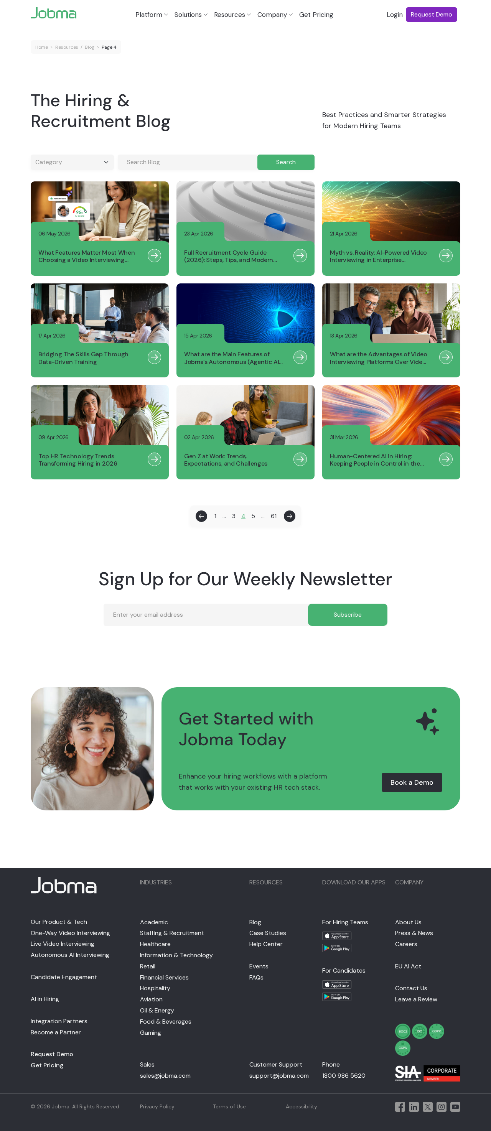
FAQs (256, 977)
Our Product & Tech (59, 922)
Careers (406, 944)
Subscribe (348, 615)
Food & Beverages (165, 1021)
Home (41, 47)
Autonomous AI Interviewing (70, 955)
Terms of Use (229, 1106)
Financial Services (164, 977)
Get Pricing (316, 14)
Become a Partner (56, 1032)
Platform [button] (148, 14)
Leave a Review (416, 999)
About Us (408, 922)
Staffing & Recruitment (172, 933)
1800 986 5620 (344, 1076)
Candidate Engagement (64, 977)
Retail (147, 966)
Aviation (151, 999)
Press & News (414, 933)
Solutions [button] (188, 14)
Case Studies (267, 933)
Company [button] (272, 14)
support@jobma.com (279, 1076)
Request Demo (52, 1054)
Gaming (150, 1033)
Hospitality (155, 988)
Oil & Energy (157, 1010)
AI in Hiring (45, 999)
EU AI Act (408, 966)
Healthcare (155, 944)
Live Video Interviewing (62, 944)
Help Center (266, 944)
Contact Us (411, 988)
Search (286, 162)
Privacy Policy (157, 1106)
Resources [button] (229, 14)
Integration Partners (59, 1021)
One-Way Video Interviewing (70, 933)
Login (395, 14)
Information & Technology (176, 955)
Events (259, 966)
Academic (154, 922)
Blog (89, 47)
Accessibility (301, 1106)
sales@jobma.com (165, 1076)
